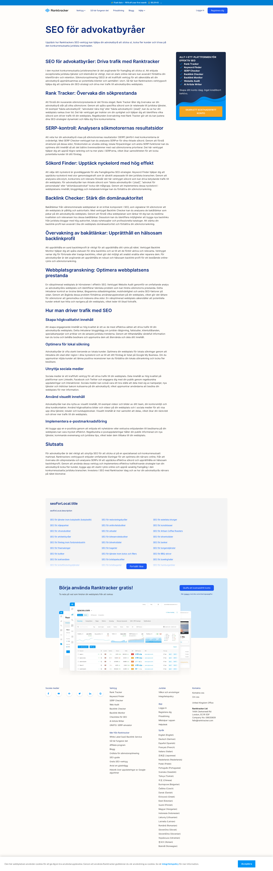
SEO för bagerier (109, 548)
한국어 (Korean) (166, 842)
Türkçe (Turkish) (166, 776)
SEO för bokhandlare (59, 559)
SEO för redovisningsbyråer (114, 519)
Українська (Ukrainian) (169, 838)
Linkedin (90, 693)
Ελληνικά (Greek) (167, 796)
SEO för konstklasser (162, 525)
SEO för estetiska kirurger (165, 519)
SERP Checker (116, 700)
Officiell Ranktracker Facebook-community (69, 693)
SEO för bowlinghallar (163, 559)
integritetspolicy (170, 863)
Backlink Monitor (117, 713)
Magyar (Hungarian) (168, 809)
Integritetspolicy (166, 696)
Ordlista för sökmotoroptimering (124, 753)
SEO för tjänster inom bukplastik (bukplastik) (71, 519)
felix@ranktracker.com (202, 720)
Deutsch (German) (167, 739)
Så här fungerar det (99, 10)
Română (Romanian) (168, 825)
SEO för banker (160, 542)
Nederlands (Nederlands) (170, 759)
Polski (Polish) (165, 764)
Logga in (200, 10)
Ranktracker (57, 10)
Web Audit (114, 704)
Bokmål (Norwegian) (168, 846)
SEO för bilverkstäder (163, 536)
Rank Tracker (116, 692)
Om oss (195, 697)
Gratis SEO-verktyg (119, 761)
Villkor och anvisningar (169, 692)
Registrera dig (217, 10)
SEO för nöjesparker (59, 525)
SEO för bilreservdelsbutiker (115, 536)
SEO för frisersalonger (60, 548)
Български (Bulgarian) (169, 784)
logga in (187, 594)
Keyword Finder (117, 696)
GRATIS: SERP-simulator (121, 725)
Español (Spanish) (167, 743)
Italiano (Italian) (166, 751)
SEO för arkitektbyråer (60, 536)
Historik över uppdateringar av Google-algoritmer (128, 771)
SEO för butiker (57, 553)
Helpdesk (163, 724)
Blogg (131, 10)
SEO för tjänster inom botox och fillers (119, 553)
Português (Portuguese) (170, 768)
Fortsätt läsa (136, 566)
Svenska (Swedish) (167, 772)
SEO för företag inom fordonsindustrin (67, 542)
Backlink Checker (118, 708)
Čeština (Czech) (166, 788)
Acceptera (246, 863)
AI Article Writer (117, 721)
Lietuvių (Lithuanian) (168, 817)
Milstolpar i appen (167, 720)
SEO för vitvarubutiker (60, 531)
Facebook (48, 693)
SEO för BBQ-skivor (162, 553)
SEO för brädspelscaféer (113, 559)
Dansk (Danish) (166, 792)
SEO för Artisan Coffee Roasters (168, 531)
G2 (100, 693)
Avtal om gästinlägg (119, 765)
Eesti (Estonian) (166, 801)
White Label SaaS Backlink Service (126, 737)
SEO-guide (115, 757)
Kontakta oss (198, 693)
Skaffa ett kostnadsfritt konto (196, 588)
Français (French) (167, 747)
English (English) (166, 735)
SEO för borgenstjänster (164, 548)
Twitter (79, 693)
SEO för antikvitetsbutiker (114, 525)
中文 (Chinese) (165, 780)
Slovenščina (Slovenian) (170, 834)
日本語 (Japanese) (167, 755)
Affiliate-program (117, 745)
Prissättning (118, 10)
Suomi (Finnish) (166, 805)
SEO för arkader (109, 531)
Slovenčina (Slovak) (168, 829)
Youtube (59, 693)
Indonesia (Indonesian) (169, 813)
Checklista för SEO (118, 717)
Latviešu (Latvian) (167, 821)
